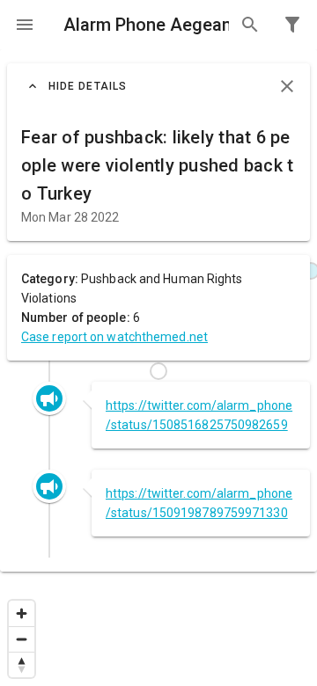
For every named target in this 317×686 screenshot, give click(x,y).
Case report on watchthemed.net (114, 337)
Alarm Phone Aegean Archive (146, 24)
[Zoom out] (21, 639)
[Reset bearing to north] (21, 664)
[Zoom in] (21, 613)
